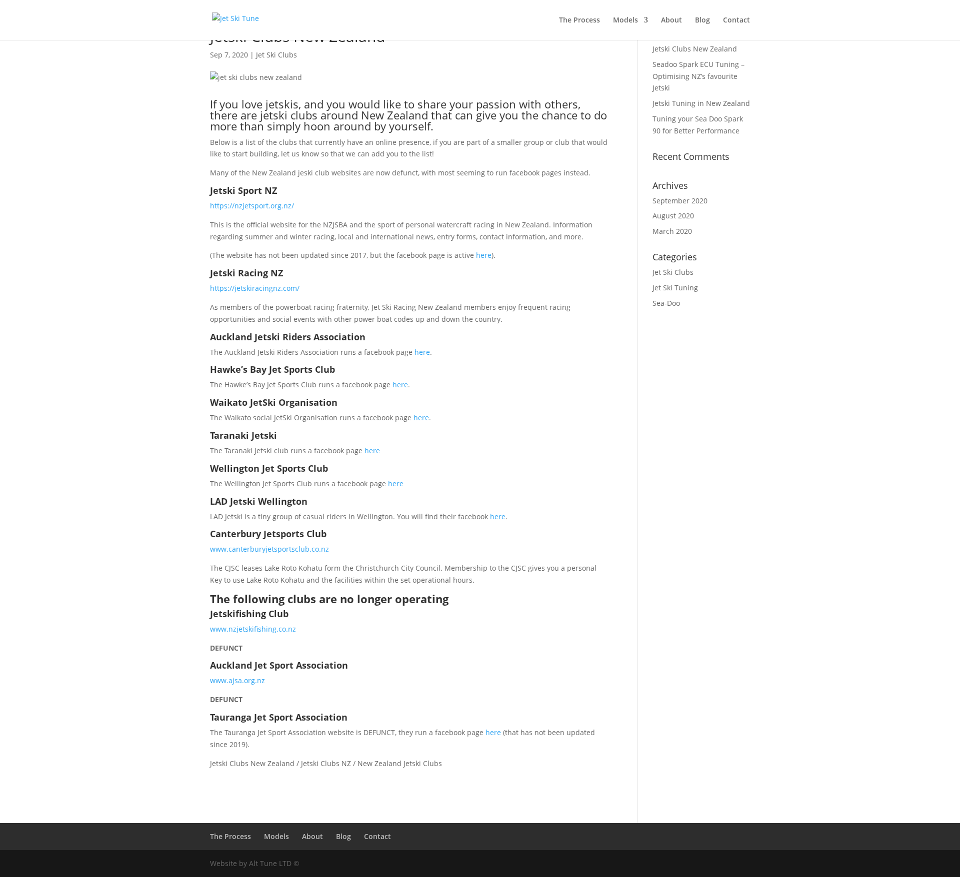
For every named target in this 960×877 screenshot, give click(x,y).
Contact (736, 20)
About (671, 20)
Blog (702, 20)
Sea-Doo (666, 303)
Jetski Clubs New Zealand (694, 48)
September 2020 (680, 200)
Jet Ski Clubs (276, 54)
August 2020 (673, 215)
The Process (579, 20)
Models (625, 20)
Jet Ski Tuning (675, 287)
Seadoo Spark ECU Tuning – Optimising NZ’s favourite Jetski (698, 76)
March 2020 (672, 231)
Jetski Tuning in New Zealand (701, 103)
